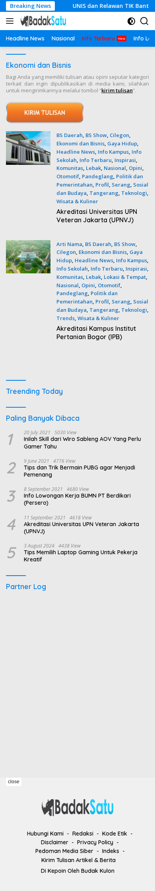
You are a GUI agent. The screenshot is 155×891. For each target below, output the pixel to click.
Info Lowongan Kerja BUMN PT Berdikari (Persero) (77, 499)
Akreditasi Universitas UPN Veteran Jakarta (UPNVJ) (96, 216)
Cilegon (119, 135)
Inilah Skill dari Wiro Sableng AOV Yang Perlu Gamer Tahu (82, 442)
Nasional (115, 168)
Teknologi (134, 193)
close (13, 781)
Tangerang (103, 193)
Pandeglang (97, 176)
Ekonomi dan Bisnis (80, 143)
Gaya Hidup (122, 143)
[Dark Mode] (131, 21)
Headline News (75, 151)
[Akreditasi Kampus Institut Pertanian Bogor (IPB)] (28, 292)
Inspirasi (125, 160)
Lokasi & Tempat (125, 276)
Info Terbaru (95, 160)
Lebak (93, 168)
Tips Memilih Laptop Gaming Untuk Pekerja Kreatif (81, 556)
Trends (65, 318)
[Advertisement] (77, 680)
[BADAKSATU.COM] (42, 21)
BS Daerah (69, 135)
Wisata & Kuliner (77, 201)
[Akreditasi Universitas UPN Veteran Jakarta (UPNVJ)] (28, 179)
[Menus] (11, 21)
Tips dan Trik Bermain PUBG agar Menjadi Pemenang (79, 471)
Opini (135, 168)
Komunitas (69, 168)
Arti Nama (69, 244)
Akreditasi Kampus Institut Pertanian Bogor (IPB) (96, 332)
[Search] (144, 21)
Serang (121, 184)
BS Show (96, 135)
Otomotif (67, 176)
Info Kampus (113, 151)
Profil (102, 184)
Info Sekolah (72, 268)
